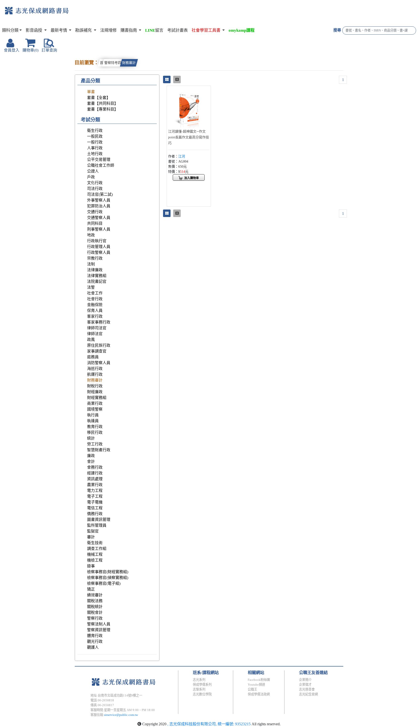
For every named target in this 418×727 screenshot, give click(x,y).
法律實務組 (96, 276)
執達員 (93, 421)
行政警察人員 (98, 252)
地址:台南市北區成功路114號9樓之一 (116, 695)
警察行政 (95, 618)
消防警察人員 (98, 363)
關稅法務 (95, 601)
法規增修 (108, 30)
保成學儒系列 (202, 684)
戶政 (91, 177)
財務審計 (129, 63)
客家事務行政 (98, 322)
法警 (91, 287)
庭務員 (93, 357)
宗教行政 (95, 258)
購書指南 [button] (129, 30)
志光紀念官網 (308, 694)
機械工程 (95, 554)
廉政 (91, 456)
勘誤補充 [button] (84, 30)
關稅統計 (95, 607)
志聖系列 (199, 689)
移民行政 (95, 432)
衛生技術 (95, 543)
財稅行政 (95, 386)
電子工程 (95, 496)
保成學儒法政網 (259, 694)
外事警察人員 (98, 200)
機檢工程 (95, 560)
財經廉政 (95, 392)
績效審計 (95, 595)
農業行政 (95, 485)
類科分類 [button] (10, 30)
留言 (154, 30)
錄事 (91, 566)
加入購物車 (191, 178)
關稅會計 (95, 612)
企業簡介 (305, 680)
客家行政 (95, 316)
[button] (208, 30)
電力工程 (95, 490)
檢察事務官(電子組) (103, 583)
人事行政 (95, 148)
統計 (91, 438)
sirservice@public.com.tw (121, 715)
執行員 (93, 415)
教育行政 (95, 427)
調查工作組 (96, 549)
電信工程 (95, 508)
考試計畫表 (177, 30)
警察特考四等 (114, 63)
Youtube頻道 (256, 684)
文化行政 (95, 183)
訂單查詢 (49, 50)
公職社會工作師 (100, 165)
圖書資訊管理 (98, 519)
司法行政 (95, 189)
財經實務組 (96, 398)
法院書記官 (96, 281)
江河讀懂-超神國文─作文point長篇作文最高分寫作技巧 (188, 137)
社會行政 (95, 299)
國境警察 (95, 409)
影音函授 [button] (34, 30)
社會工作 (95, 293)
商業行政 (95, 403)
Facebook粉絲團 (259, 680)
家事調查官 (96, 351)
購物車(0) (30, 50)
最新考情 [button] (59, 30)
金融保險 (95, 305)
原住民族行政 (98, 345)
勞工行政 (95, 444)
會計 (91, 461)
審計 (91, 537)
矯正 (91, 589)
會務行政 (95, 467)
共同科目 (95, 223)
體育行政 (95, 636)
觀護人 (93, 647)
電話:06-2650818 (102, 700)
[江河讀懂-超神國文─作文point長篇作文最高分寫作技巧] (188, 107)
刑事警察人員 (98, 229)
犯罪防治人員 (98, 206)
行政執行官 (96, 241)
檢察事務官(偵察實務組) (107, 578)
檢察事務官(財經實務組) (107, 572)
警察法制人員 (98, 624)
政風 (91, 339)
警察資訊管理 (98, 630)
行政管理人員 (98, 247)
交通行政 (95, 212)
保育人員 (95, 310)
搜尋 (337, 30)
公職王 (252, 689)
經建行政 (95, 473)
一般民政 (95, 136)
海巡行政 (95, 369)
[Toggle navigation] (88, 14)
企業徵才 (305, 684)
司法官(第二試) (100, 194)
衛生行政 (95, 130)
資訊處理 (95, 479)
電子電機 (95, 502)
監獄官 (93, 531)
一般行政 (95, 142)
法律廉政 (95, 270)
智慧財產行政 (98, 450)
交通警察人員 (98, 218)
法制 (91, 264)
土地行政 (95, 154)
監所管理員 (96, 525)
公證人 (93, 171)
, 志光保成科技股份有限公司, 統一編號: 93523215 (209, 724)
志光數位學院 (202, 694)
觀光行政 (95, 641)
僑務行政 (95, 514)
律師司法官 (96, 328)
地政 (91, 235)
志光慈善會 (307, 689)
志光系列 (199, 680)
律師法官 (95, 334)
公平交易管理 (98, 159)
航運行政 (95, 374)
